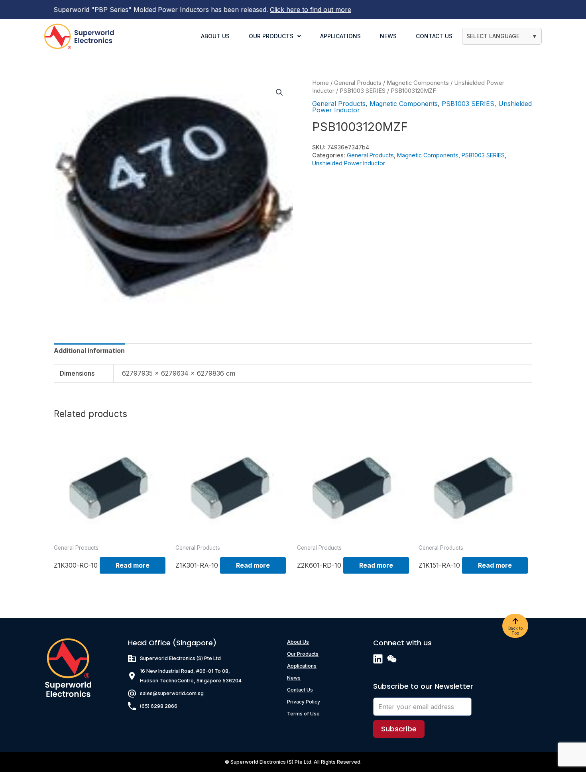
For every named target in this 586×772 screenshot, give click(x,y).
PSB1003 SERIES (362, 90)
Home (320, 82)
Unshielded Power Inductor (348, 163)
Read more (132, 565)
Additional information (89, 351)
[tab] (89, 350)
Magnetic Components (418, 82)
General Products (357, 82)
